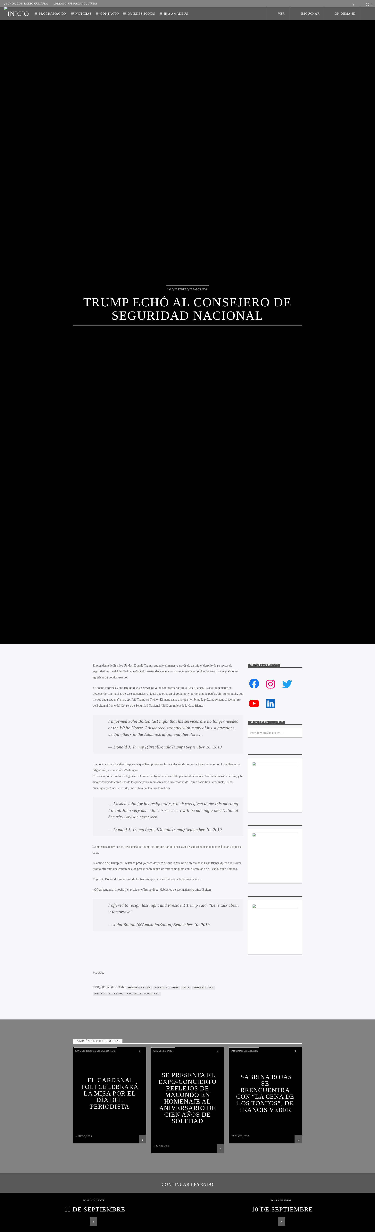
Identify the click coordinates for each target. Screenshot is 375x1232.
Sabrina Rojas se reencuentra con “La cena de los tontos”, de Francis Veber (265, 1144)
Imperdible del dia (244, 1101)
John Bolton (203, 1038)
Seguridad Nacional (143, 1044)
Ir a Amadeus (176, 13)
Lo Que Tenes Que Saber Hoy (187, 312)
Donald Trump (139, 1038)
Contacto (109, 13)
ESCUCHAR (310, 13)
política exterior (108, 1044)
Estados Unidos (166, 1038)
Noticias (83, 13)
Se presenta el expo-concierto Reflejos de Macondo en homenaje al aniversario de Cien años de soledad (187, 1149)
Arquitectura (163, 1101)
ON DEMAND (345, 13)
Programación (53, 13)
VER (281, 13)
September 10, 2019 (204, 798)
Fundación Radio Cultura (27, 3)
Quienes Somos (141, 13)
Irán (186, 1038)
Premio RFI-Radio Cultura (76, 3)
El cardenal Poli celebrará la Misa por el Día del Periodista (109, 1144)
